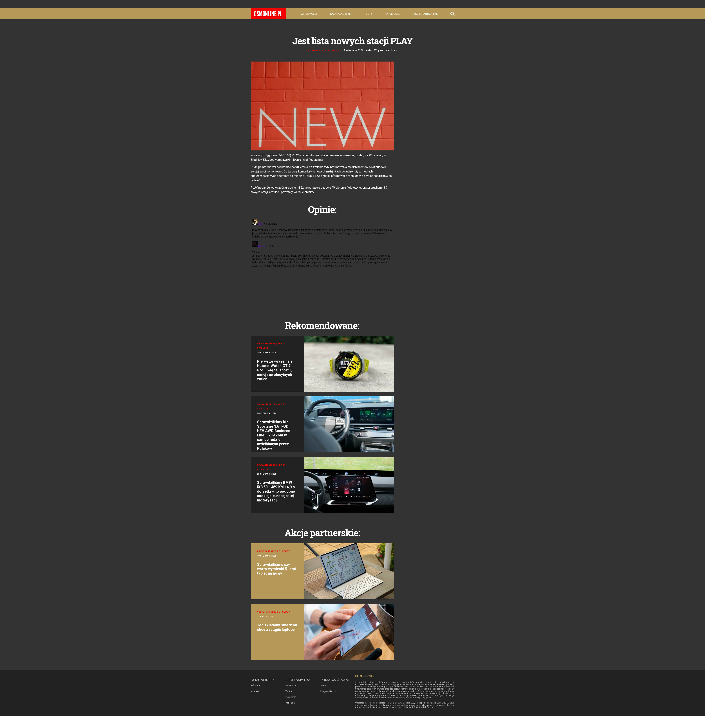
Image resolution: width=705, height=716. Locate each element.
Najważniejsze (340, 13)
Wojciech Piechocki (385, 50)
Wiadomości (309, 13)
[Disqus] (322, 263)
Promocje (393, 13)
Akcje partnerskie (425, 13)
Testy (368, 13)
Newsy (336, 50)
